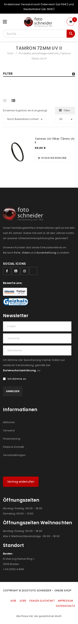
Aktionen (9, 422)
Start (10, 53)
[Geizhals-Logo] (15, 301)
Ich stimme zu (17, 379)
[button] (52, 158)
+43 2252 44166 (13, 569)
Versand (9, 430)
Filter (67, 110)
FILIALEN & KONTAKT (42, 601)
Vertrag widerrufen (20, 482)
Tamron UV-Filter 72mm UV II (54, 140)
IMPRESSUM (65, 601)
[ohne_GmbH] (24, 214)
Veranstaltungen (14, 455)
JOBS (22, 601)
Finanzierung (11, 439)
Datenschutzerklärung (19, 370)
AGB (13, 601)
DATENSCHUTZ (65, 606)
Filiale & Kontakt (13, 447)
